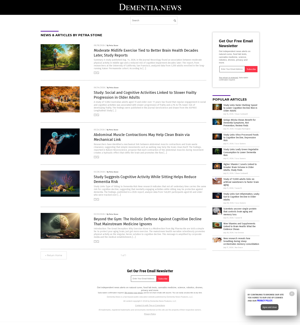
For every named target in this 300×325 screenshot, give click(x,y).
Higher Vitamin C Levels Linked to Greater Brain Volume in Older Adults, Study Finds (240, 167)
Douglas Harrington (242, 129)
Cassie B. (238, 188)
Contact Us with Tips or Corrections (150, 305)
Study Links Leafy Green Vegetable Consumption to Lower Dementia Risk (240, 152)
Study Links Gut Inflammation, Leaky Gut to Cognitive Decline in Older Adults (241, 197)
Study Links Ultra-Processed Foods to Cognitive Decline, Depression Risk (241, 137)
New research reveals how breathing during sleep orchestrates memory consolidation (241, 241)
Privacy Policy (150, 314)
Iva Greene (239, 233)
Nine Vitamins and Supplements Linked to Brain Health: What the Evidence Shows (239, 226)
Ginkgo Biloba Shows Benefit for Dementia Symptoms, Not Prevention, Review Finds (239, 123)
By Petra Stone (112, 45)
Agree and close (269, 307)
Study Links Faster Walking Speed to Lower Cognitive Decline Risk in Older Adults (240, 108)
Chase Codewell (241, 114)
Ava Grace (239, 247)
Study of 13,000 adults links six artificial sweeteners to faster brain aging (241, 182)
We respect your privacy (134, 293)
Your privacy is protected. (228, 78)
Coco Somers (240, 144)
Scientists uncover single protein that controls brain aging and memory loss (239, 211)
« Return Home (53, 255)
